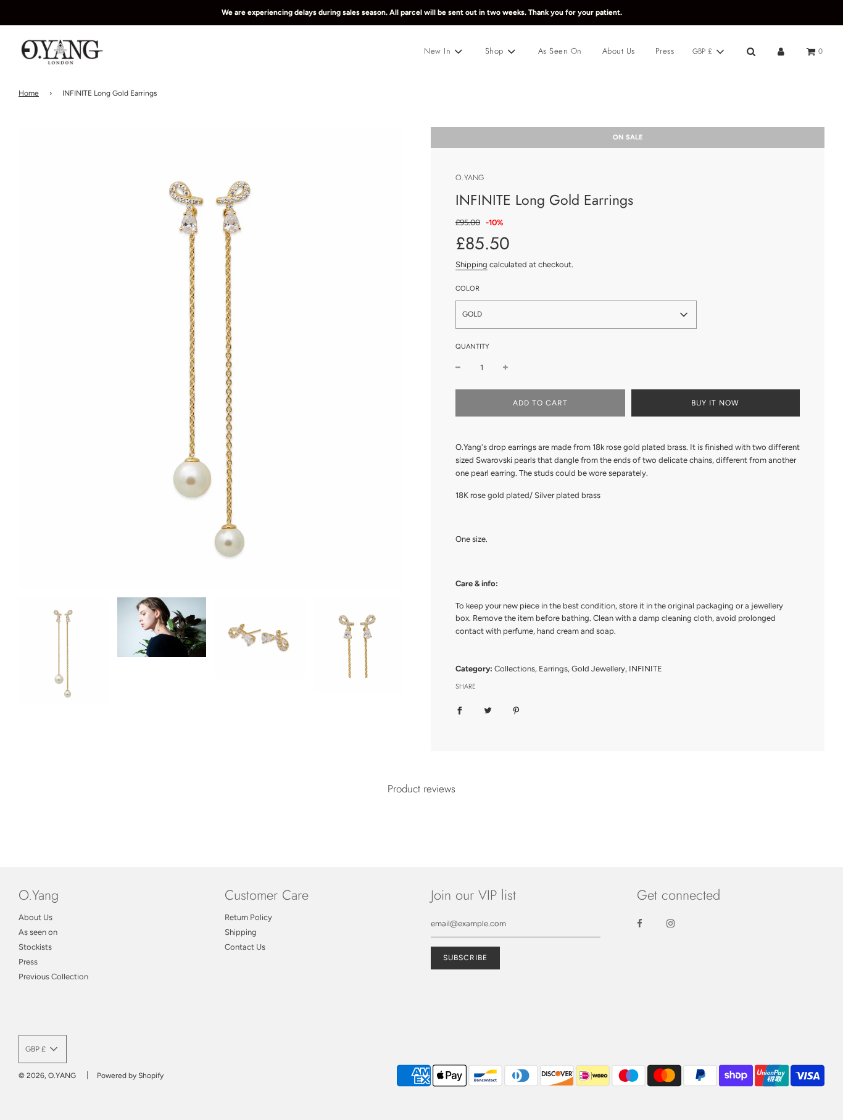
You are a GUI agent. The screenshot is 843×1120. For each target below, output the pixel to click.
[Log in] (780, 51)
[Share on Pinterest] (516, 710)
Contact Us (245, 947)
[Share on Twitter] (488, 710)
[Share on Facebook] (459, 710)
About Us (618, 51)
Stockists (35, 947)
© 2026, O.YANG (47, 1075)
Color (467, 288)
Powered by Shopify (130, 1075)
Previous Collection (53, 976)
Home (29, 93)
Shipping (471, 264)
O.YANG (469, 177)
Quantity (472, 346)
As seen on (38, 932)
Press (665, 51)
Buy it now (715, 403)
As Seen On (560, 51)
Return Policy (248, 917)
